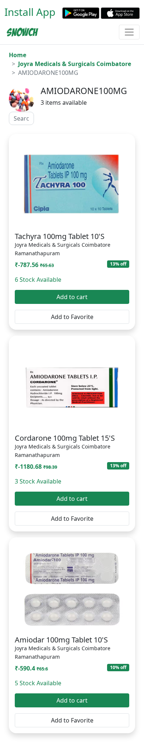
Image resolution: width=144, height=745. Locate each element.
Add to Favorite (72, 317)
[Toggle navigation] (129, 32)
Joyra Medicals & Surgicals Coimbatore (74, 64)
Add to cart (72, 297)
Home (17, 55)
